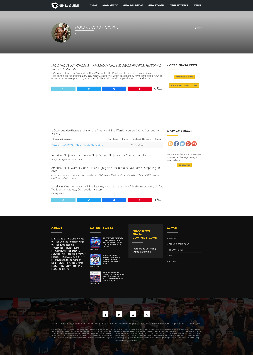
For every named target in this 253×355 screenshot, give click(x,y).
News (197, 5)
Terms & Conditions (179, 244)
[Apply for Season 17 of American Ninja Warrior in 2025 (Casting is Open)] (95, 242)
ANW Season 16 (132, 5)
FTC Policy (195, 338)
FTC (170, 255)
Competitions (178, 5)
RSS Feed (173, 261)
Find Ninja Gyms (184, 77)
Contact (173, 238)
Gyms (93, 5)
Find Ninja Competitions (184, 85)
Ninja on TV (109, 5)
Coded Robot (122, 341)
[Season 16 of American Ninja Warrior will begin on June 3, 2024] (95, 259)
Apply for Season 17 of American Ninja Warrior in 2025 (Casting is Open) (113, 242)
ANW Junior (156, 5)
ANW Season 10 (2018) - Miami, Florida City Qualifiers (78, 145)
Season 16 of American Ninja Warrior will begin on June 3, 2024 (112, 259)
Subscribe (184, 165)
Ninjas (199, 28)
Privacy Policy (176, 250)
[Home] (65, 5)
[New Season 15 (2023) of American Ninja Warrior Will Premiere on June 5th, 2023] (95, 276)
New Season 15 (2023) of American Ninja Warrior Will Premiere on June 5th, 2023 (113, 276)
